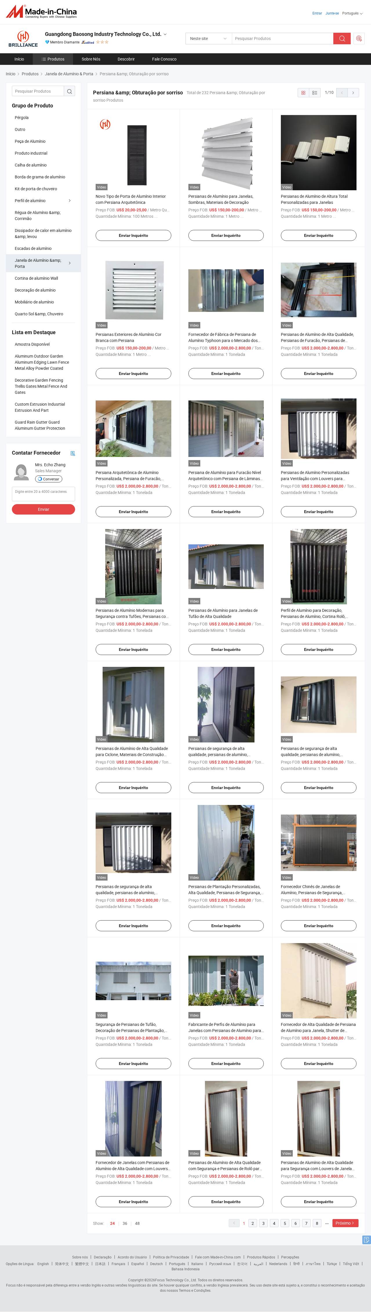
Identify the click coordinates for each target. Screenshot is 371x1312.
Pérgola (22, 117)
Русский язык (220, 1263)
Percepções (290, 1257)
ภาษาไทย (313, 1263)
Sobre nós (80, 1257)
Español (137, 1263)
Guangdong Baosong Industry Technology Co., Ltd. (103, 34)
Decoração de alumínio (35, 290)
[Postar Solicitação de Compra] (359, 38)
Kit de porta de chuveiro (36, 188)
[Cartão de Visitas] (72, 453)
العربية (258, 1263)
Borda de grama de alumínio (40, 177)
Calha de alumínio (31, 165)
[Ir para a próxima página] (353, 92)
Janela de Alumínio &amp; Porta (38, 263)
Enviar (43, 509)
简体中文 (62, 1263)
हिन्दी (296, 1263)
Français (118, 1263)
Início (19, 59)
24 (112, 1223)
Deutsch (156, 1263)
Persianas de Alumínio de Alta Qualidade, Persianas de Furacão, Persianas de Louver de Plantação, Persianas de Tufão (317, 340)
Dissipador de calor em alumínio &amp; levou (43, 233)
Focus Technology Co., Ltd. (176, 1280)
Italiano (197, 1263)
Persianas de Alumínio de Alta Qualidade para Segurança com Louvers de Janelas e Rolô (317, 1168)
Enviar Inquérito (133, 235)
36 (125, 1223)
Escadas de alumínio (33, 248)
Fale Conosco (164, 59)
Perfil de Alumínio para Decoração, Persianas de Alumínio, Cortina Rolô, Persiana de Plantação (313, 616)
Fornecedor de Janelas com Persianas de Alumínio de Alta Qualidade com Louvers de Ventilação (132, 1168)
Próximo (343, 1223)
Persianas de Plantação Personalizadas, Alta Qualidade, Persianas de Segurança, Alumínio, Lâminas (224, 892)
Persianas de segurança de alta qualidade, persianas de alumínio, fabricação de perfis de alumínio (218, 754)
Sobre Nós (91, 59)
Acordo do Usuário (132, 1257)
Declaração (103, 1257)
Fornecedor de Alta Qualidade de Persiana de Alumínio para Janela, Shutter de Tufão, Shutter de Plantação (318, 1030)
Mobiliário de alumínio (34, 302)
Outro (20, 129)
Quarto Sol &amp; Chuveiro (39, 313)
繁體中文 (82, 1263)
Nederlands (278, 1263)
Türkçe (332, 1263)
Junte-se (332, 13)
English (43, 1263)
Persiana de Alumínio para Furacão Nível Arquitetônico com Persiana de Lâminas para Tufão (224, 478)
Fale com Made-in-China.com (218, 1257)
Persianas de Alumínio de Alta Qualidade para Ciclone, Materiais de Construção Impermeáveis (132, 754)
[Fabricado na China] (43, 11)
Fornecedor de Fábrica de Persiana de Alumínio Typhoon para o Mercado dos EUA (223, 340)
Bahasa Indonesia (186, 1269)
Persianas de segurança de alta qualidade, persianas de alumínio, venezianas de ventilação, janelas (310, 754)
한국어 (242, 1263)
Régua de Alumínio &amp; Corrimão (38, 215)
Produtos (56, 59)
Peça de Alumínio (30, 141)
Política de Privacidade (171, 1257)
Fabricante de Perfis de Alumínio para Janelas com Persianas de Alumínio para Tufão (224, 1030)
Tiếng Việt (351, 1263)
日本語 (100, 1263)
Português (177, 1263)
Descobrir (126, 59)
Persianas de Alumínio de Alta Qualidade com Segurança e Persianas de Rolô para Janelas (225, 1168)
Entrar (317, 13)
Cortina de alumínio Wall (36, 278)
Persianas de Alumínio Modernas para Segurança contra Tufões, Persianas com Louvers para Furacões (132, 616)
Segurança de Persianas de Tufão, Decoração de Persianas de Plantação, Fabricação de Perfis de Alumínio (130, 1030)
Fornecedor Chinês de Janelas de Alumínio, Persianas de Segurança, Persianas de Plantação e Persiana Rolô (316, 892)
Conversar (51, 479)
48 (137, 1223)
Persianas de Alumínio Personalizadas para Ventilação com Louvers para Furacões (315, 478)
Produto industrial (31, 153)
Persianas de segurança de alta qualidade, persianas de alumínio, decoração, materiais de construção (128, 892)
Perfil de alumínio (30, 200)
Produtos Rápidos (261, 1257)
